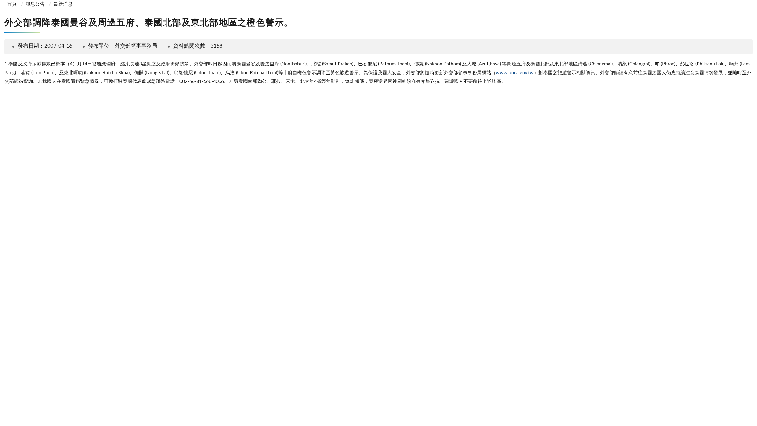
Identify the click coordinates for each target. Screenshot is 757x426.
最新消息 (63, 4)
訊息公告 (35, 4)
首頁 (11, 4)
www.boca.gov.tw (515, 72)
